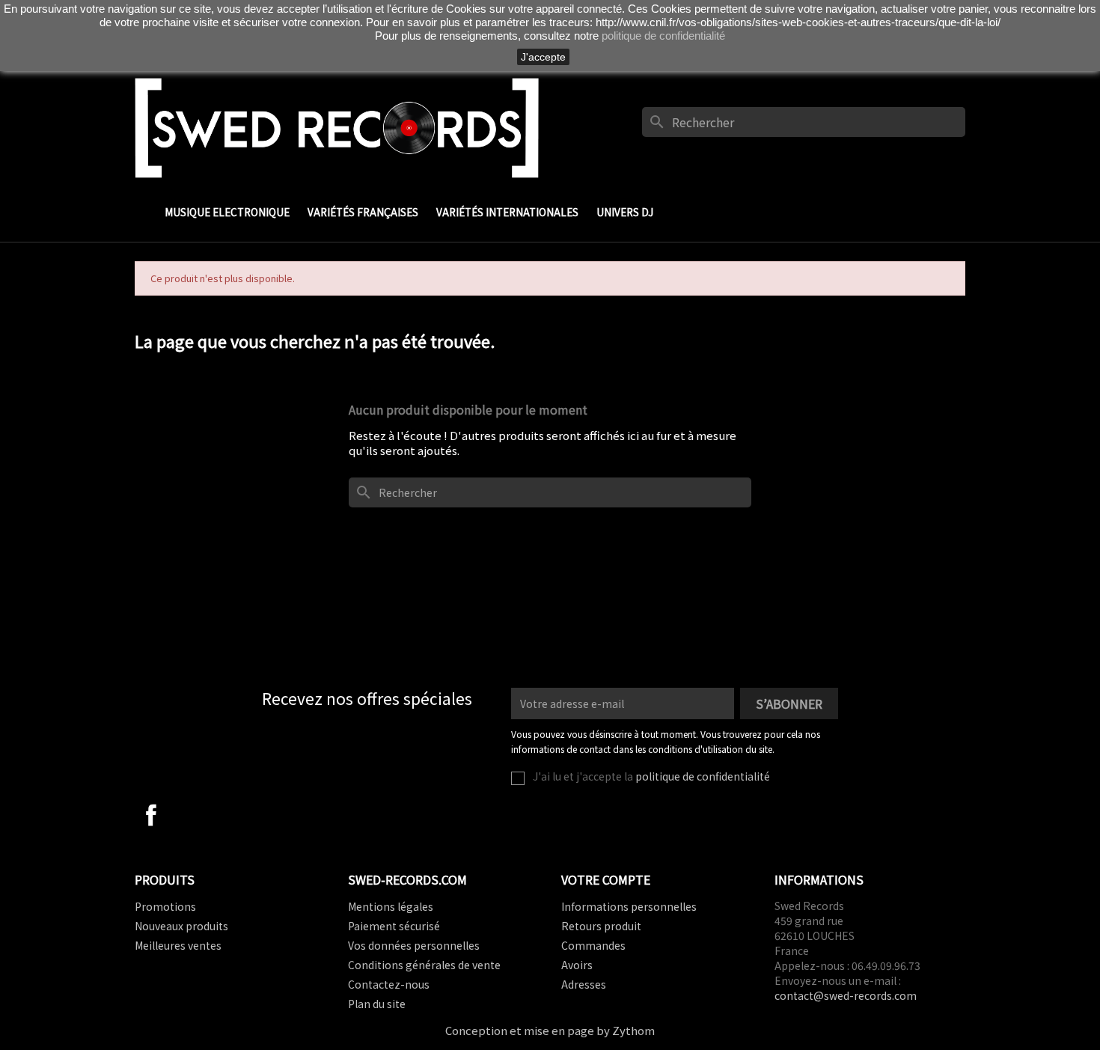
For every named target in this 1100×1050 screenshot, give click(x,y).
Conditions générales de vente (424, 964)
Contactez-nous (389, 984)
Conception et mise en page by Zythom (550, 1030)
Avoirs (577, 964)
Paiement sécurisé (394, 925)
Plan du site (377, 1003)
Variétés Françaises (363, 211)
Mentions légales (390, 906)
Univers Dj (624, 211)
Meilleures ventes (178, 945)
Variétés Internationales (507, 211)
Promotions (165, 906)
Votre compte (605, 879)
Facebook (151, 815)
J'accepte (543, 57)
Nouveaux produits (181, 925)
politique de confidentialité (702, 776)
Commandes (593, 945)
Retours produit (601, 925)
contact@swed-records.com (845, 995)
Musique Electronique (227, 211)
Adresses (583, 984)
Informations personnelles (629, 906)
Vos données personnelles (414, 945)
